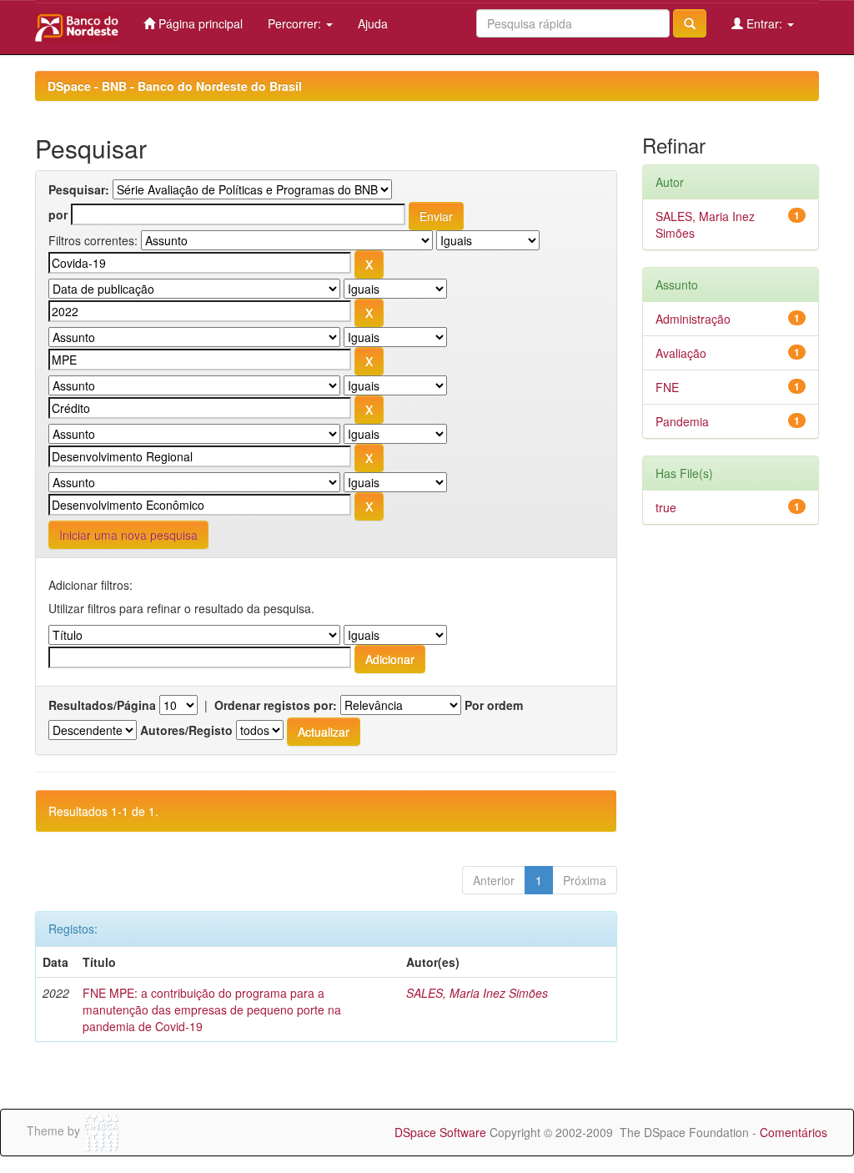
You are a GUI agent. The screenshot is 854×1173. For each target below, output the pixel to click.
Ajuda (373, 23)
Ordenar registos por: (275, 705)
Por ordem (494, 705)
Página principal (199, 23)
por (58, 214)
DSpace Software (440, 1132)
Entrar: (764, 23)
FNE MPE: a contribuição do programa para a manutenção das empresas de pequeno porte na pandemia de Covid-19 (212, 1009)
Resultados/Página (102, 705)
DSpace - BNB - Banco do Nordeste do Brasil (175, 86)
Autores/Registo (186, 730)
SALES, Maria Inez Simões (477, 992)
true (666, 507)
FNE (667, 387)
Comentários (793, 1132)
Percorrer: (296, 23)
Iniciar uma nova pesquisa (128, 534)
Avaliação (681, 353)
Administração (693, 318)
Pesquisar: (78, 189)
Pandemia (682, 421)
